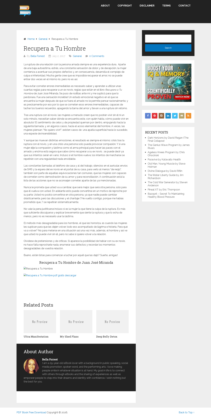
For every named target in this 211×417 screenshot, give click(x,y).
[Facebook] (148, 116)
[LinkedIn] (168, 116)
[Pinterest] (154, 116)
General (77, 56)
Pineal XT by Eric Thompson (164, 189)
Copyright (125, 5)
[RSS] (188, 116)
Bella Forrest (37, 56)
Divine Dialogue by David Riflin (165, 170)
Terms (166, 5)
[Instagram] (161, 116)
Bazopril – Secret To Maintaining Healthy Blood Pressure (166, 195)
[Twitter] (175, 116)
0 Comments (96, 56)
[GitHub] (181, 116)
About (105, 5)
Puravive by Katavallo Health (164, 159)
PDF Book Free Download (31, 412)
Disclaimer (147, 5)
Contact (184, 5)
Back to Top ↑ (186, 412)
